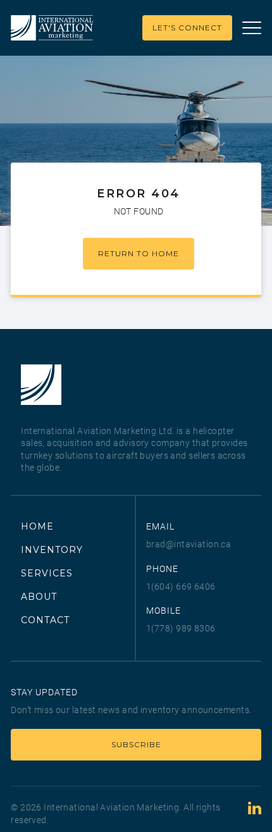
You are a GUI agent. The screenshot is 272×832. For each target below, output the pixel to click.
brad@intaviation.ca (188, 544)
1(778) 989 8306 (181, 628)
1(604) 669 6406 (181, 586)
